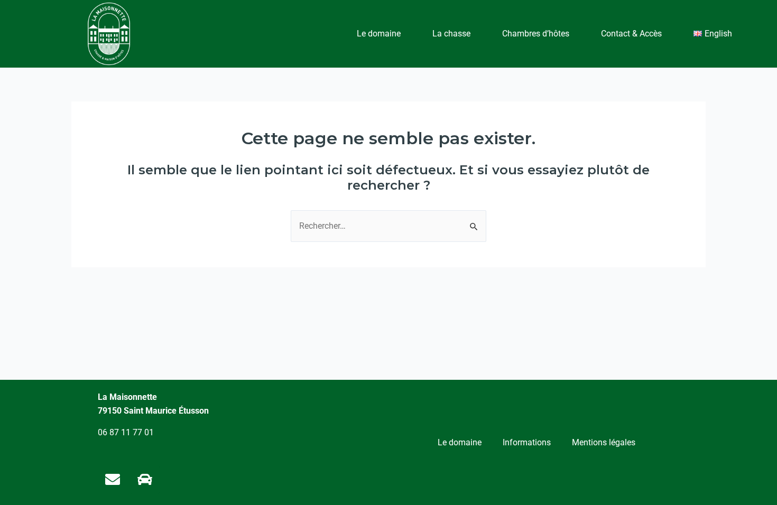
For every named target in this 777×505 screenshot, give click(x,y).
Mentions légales (603, 442)
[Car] (145, 479)
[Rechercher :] (388, 226)
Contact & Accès (631, 34)
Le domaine (379, 34)
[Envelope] (112, 479)
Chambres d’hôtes (535, 34)
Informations (527, 442)
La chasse (451, 34)
